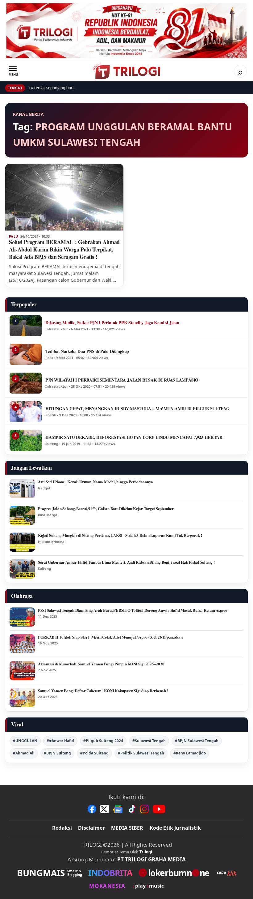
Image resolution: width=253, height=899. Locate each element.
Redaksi (62, 827)
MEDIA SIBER (127, 827)
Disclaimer (91, 827)
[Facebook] (92, 809)
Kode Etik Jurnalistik (175, 827)
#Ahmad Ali (24, 753)
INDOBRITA (110, 872)
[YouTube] (159, 809)
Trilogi (145, 852)
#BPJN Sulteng (57, 753)
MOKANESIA (107, 886)
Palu (13, 236)
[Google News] (118, 809)
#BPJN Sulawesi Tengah (196, 740)
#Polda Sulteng (94, 753)
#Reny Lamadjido (189, 753)
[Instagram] (144, 809)
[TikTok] (131, 809)
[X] (104, 809)
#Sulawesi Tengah (149, 740)
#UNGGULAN (25, 740)
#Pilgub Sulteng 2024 (103, 740)
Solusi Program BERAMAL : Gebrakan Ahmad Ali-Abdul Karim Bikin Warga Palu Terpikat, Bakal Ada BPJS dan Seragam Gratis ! (64, 249)
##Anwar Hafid (60, 740)
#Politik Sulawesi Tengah (141, 753)
